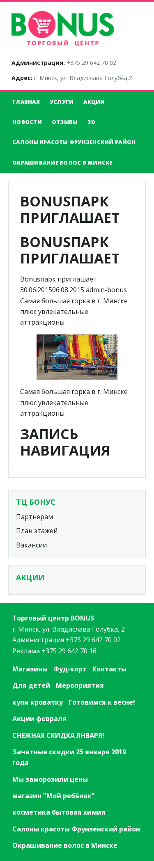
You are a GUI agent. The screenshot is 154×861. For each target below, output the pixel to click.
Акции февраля (39, 718)
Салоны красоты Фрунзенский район (74, 142)
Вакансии (31, 545)
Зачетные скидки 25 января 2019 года (69, 757)
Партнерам (34, 516)
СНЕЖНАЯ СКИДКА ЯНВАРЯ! (58, 735)
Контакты (109, 668)
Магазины (30, 668)
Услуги (62, 101)
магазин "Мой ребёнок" (53, 795)
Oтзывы (65, 122)
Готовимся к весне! (102, 702)
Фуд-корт (70, 668)
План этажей (36, 530)
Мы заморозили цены (50, 779)
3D (91, 122)
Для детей (31, 685)
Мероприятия (80, 685)
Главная (26, 101)
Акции (94, 101)
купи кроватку (37, 702)
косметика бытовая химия (59, 812)
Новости (27, 122)
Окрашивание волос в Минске (62, 162)
